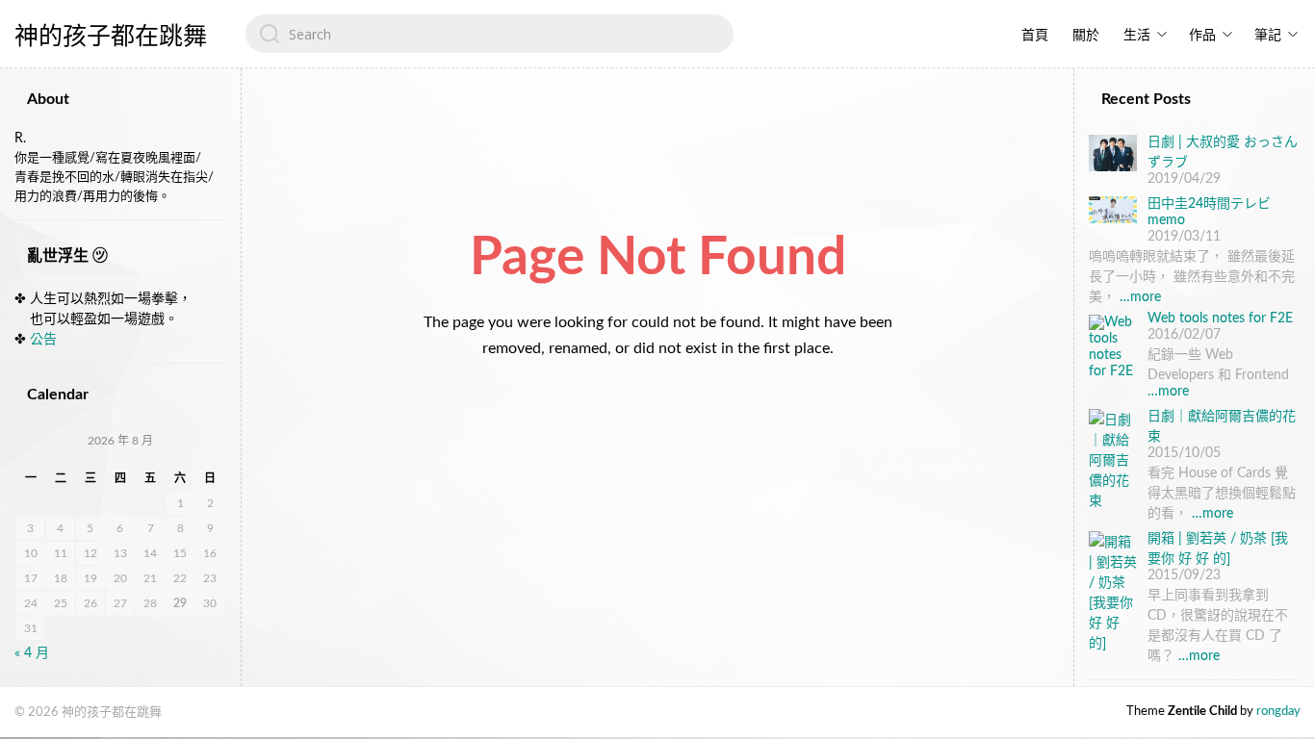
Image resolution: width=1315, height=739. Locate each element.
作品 (1202, 35)
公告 (43, 339)
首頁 (1034, 35)
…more (1140, 297)
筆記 (1267, 35)
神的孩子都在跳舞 (110, 36)
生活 (1136, 35)
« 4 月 (31, 653)
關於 (1085, 35)
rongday (1278, 711)
